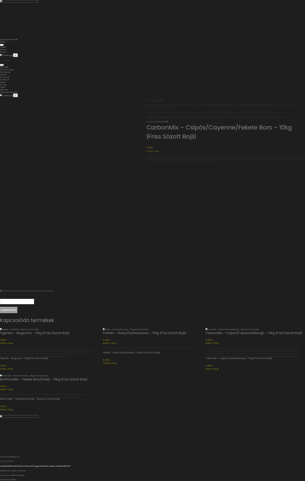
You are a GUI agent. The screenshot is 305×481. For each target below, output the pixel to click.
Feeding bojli (5, 72)
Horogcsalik (4, 77)
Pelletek (3, 74)
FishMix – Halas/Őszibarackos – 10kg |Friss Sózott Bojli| (144, 333)
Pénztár (3, 49)
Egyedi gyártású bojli (8, 92)
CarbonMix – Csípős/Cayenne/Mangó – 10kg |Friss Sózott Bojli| (254, 333)
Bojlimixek (4, 90)
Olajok (2, 87)
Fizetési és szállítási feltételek (12, 475)
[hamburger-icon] (2, 45)
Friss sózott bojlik (7, 69)
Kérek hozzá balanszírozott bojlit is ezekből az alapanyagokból (27, 291)
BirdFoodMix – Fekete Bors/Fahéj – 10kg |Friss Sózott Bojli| (43, 379)
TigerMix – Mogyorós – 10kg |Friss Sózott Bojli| (34, 333)
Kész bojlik (4, 67)
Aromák (3, 84)
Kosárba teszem (8, 310)
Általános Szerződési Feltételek (13, 470)
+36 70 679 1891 (7, 461)
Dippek (3, 82)
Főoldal (3, 47)
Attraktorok (4, 79)
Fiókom (3, 52)
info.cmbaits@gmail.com (10, 456)
